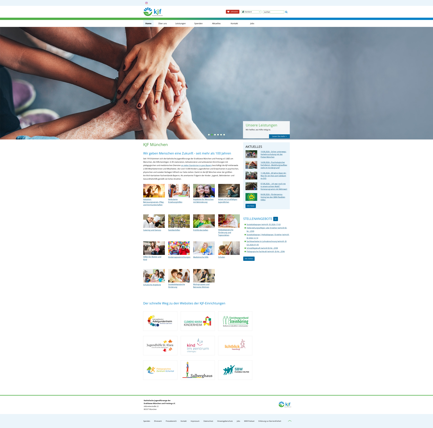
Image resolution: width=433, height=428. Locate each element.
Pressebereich (171, 421)
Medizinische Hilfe (200, 257)
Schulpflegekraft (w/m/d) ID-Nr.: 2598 (262, 248)
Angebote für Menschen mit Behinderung (203, 200)
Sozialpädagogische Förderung (176, 285)
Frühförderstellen (200, 230)
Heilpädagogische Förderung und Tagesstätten (225, 232)
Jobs (252, 23)
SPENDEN (233, 12)
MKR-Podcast (249, 421)
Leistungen (180, 23)
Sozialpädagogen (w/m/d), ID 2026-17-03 (264, 224)
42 (275, 219)
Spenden (198, 23)
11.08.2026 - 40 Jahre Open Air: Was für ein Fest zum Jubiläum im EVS (273, 176)
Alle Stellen (249, 259)
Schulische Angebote (152, 284)
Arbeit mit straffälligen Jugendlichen (227, 200)
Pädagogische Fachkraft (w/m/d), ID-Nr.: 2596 (266, 251)
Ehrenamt (158, 421)
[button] (251, 11)
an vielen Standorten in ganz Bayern (196, 165)
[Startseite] (153, 12)
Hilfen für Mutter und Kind (152, 258)
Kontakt (234, 23)
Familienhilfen (174, 230)
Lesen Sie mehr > (279, 136)
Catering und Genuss (152, 230)
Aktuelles (216, 23)
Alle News (250, 206)
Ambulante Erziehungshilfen (175, 200)
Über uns (162, 23)
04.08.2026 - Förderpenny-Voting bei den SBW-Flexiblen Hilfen (273, 197)
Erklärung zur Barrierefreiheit (269, 421)
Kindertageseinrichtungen (179, 257)
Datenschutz (208, 421)
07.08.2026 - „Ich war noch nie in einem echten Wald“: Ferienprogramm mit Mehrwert (274, 186)
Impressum (195, 421)
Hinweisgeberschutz (225, 421)
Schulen (221, 257)
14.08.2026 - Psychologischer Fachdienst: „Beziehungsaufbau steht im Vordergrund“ (274, 165)
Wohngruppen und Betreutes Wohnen (201, 285)
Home (148, 23)
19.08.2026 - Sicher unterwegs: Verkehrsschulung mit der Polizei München (273, 154)
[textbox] (273, 11)
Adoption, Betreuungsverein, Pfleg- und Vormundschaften (153, 202)
